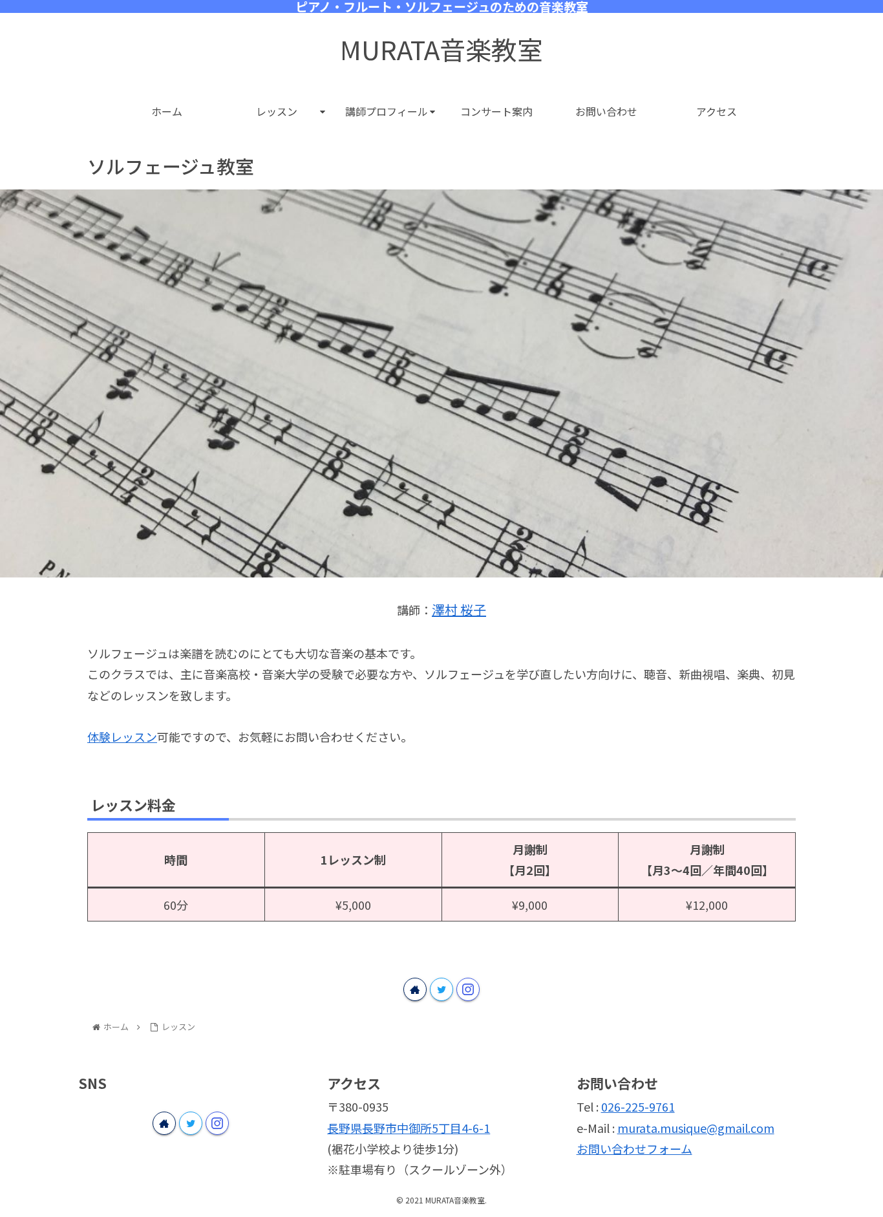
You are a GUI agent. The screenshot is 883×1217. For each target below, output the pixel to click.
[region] (441, 383)
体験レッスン (122, 736)
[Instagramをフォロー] (468, 989)
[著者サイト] (415, 989)
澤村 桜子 (459, 609)
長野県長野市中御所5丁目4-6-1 (408, 1127)
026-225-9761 (638, 1106)
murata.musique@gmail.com (695, 1127)
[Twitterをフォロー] (441, 989)
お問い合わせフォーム (634, 1148)
